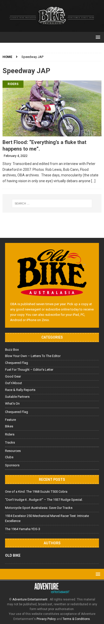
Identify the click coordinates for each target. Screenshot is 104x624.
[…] (93, 181)
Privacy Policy (46, 619)
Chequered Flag (16, 363)
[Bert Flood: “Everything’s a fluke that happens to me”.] (52, 108)
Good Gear (13, 376)
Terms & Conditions (76, 619)
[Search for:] (52, 203)
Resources (13, 451)
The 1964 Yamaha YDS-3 (22, 529)
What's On (12, 403)
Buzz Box (12, 349)
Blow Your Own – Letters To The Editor (33, 356)
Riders (13, 84)
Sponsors (12, 465)
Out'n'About (13, 383)
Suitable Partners (17, 397)
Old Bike (12, 555)
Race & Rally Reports (20, 390)
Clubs (9, 457)
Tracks (10, 442)
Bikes (9, 426)
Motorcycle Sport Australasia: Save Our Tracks (38, 508)
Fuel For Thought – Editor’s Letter (29, 369)
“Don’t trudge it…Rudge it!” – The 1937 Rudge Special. (44, 500)
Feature (10, 420)
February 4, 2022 (16, 156)
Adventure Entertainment (30, 599)
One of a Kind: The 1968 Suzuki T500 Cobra (36, 491)
